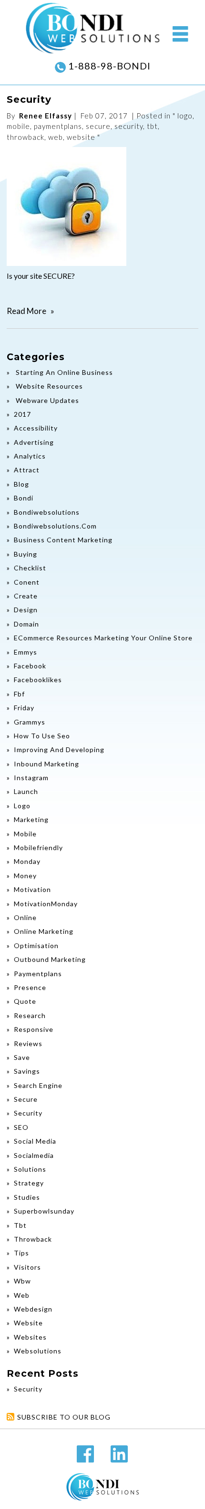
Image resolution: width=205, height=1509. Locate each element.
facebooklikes (38, 680)
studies (27, 1197)
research (30, 1015)
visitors (27, 1267)
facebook (30, 666)
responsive (33, 1029)
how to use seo (42, 736)
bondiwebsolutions (47, 512)
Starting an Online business (63, 372)
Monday (27, 861)
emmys (25, 652)
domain (26, 624)
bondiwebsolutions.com (55, 526)
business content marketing (63, 540)
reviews (28, 1043)
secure (98, 126)
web (55, 137)
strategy (29, 1183)
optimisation (36, 945)
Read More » (30, 311)
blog (21, 484)
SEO (21, 1127)
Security (29, 99)
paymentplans (58, 126)
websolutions (38, 1351)
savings (27, 1071)
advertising (34, 442)
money (25, 876)
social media (35, 1141)
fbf (19, 694)
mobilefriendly (38, 847)
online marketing (43, 931)
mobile (18, 126)
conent (27, 582)
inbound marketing (46, 764)
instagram (31, 778)
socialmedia (34, 1155)
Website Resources (48, 386)
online (25, 917)
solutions (30, 1169)
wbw (22, 1281)
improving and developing (59, 749)
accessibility (36, 428)
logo (185, 115)
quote (25, 1001)
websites (30, 1337)
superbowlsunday (44, 1211)
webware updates (46, 400)
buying (25, 554)
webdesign (33, 1309)
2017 (22, 414)
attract (27, 470)
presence (30, 987)
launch (26, 791)
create (26, 596)
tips (21, 1253)
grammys (29, 722)
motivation (32, 889)
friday (24, 708)
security (128, 126)
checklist (30, 568)
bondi (23, 498)
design (26, 610)
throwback (25, 137)
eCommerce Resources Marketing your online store (103, 638)
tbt (152, 126)
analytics (30, 456)
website (81, 137)
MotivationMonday (46, 904)
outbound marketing (50, 959)
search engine (38, 1085)
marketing (31, 819)
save (22, 1057)
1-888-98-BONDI (108, 65)
